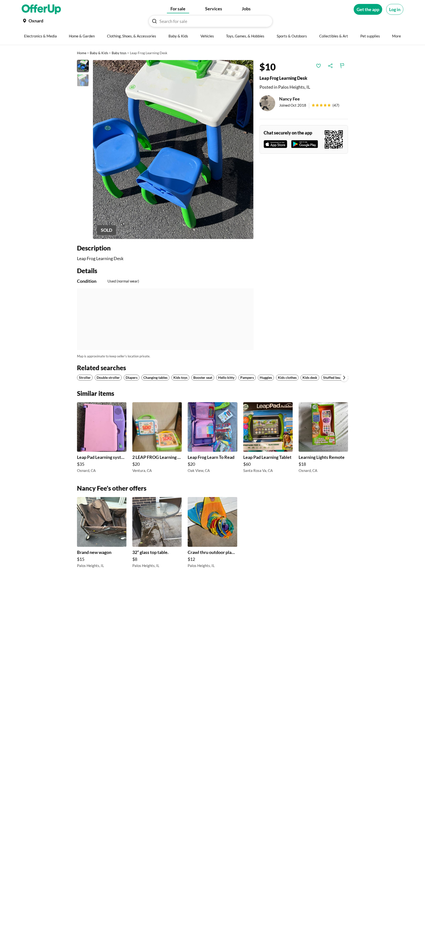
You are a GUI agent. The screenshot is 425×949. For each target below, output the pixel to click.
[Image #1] (83, 66)
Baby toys (119, 53)
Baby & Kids (99, 53)
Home (81, 53)
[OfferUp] (41, 9)
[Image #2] (83, 80)
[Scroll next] (344, 378)
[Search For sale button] (154, 21)
